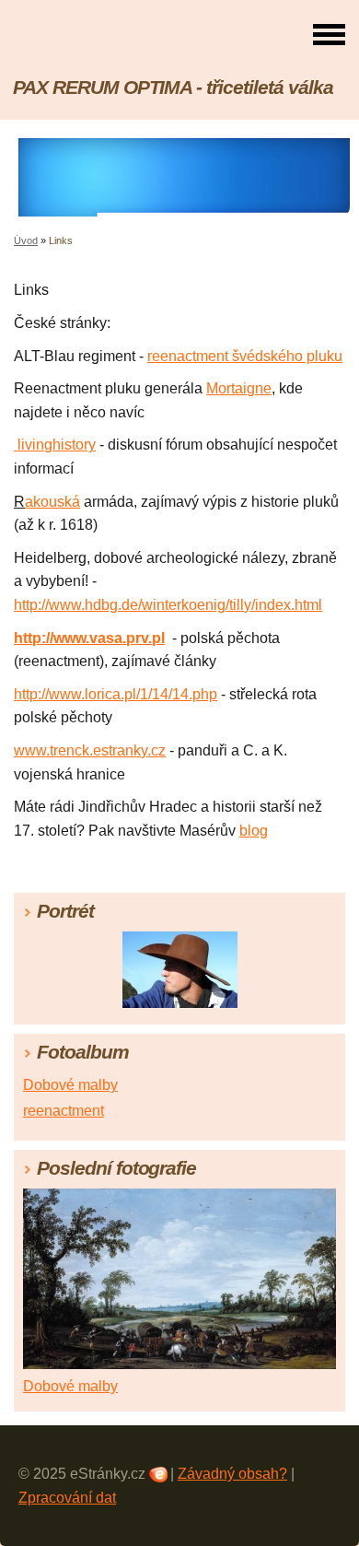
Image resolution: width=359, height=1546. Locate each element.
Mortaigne (239, 388)
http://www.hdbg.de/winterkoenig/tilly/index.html (168, 605)
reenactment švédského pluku (244, 356)
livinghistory (55, 444)
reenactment (63, 1111)
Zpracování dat (67, 1497)
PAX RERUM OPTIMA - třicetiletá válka (173, 87)
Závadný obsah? (232, 1474)
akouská (52, 501)
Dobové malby (70, 1085)
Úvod (26, 240)
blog (253, 830)
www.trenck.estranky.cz (90, 750)
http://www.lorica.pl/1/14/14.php (115, 694)
